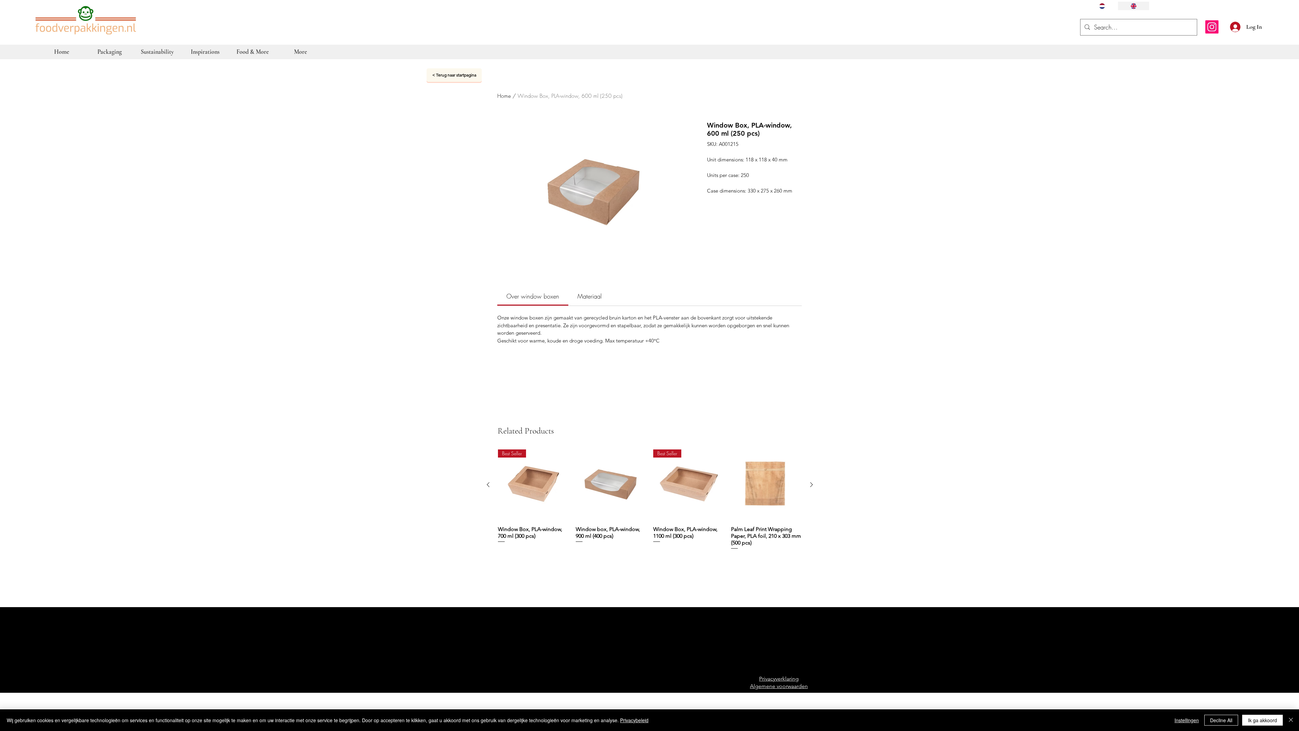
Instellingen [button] (1187, 720)
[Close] (1291, 720)
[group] (650, 499)
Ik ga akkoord (1262, 720)
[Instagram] (1211, 27)
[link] (532, 296)
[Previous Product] (488, 485)
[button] (1269, 26)
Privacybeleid (634, 720)
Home (504, 95)
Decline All (1221, 720)
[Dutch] (1102, 6)
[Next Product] (811, 485)
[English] (1133, 6)
